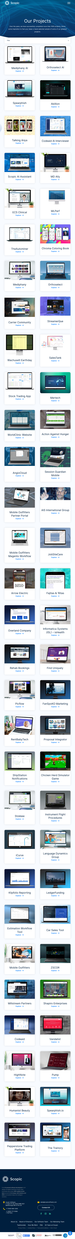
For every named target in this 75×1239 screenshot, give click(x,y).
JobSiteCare (55, 554)
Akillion (55, 103)
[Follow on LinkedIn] (50, 1214)
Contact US (46, 1207)
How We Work (33, 1225)
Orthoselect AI (55, 67)
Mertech (55, 397)
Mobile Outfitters (20, 967)
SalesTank (55, 357)
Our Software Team (41, 1222)
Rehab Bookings (19, 668)
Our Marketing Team (57, 1222)
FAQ (41, 1225)
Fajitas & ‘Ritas (55, 593)
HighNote (19, 1074)
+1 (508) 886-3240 (12, 1208)
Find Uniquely (55, 668)
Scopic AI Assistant (19, 176)
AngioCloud (20, 472)
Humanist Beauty (19, 1110)
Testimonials (21, 1225)
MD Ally (55, 176)
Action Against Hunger (55, 434)
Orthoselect (55, 284)
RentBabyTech (19, 739)
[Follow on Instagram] (45, 1214)
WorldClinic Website (20, 434)
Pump (55, 1074)
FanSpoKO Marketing (55, 703)
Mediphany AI (19, 68)
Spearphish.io (55, 1110)
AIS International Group (55, 510)
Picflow (19, 703)
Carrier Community (19, 322)
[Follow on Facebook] (41, 1214)
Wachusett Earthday (19, 360)
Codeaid (20, 1039)
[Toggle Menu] (68, 3)
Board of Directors (25, 1222)
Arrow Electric (19, 593)
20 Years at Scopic (51, 1225)
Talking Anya (19, 140)
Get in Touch (53, 1228)
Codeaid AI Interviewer (55, 140)
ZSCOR (55, 967)
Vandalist (55, 1039)
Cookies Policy (31, 1228)
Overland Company (19, 630)
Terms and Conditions (42, 1228)
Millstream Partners (19, 1003)
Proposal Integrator (55, 739)
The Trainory (55, 1148)
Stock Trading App (20, 396)
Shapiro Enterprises (55, 1003)
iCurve (20, 855)
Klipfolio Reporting (20, 892)
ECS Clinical (19, 212)
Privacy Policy (22, 1228)
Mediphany (19, 284)
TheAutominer (19, 248)
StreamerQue (55, 321)
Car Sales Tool (55, 930)
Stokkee (20, 816)
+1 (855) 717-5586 (12, 1211)
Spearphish (20, 103)
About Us (14, 1222)
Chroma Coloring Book (55, 248)
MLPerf (55, 211)
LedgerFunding (55, 892)
